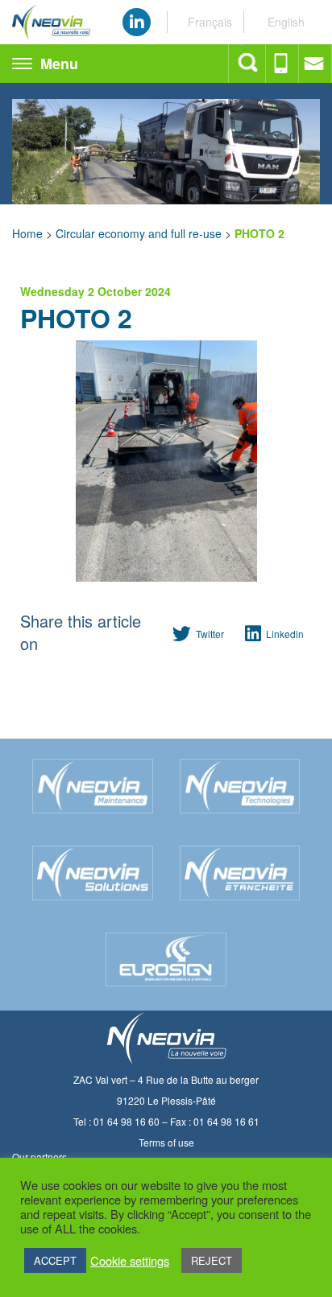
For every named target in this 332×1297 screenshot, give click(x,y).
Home (27, 233)
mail (315, 63)
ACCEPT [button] (55, 1260)
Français (210, 22)
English (286, 22)
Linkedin (285, 633)
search (248, 63)
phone (282, 63)
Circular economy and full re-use (139, 233)
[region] (166, 143)
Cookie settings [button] (129, 1261)
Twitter (210, 633)
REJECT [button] (211, 1260)
